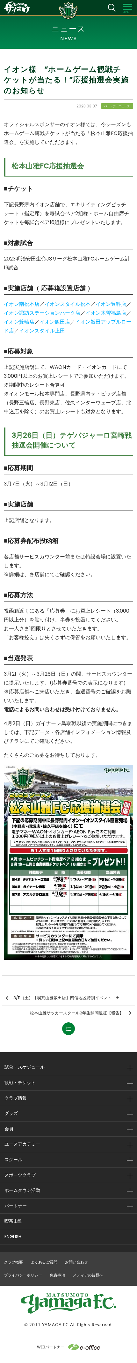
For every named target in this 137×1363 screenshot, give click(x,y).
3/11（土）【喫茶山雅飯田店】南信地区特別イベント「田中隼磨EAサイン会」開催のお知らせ (74, 998)
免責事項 (57, 1275)
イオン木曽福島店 (105, 313)
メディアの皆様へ (88, 1275)
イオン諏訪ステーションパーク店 (42, 313)
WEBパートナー (50, 1347)
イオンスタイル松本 (67, 304)
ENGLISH (12, 1236)
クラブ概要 (13, 1262)
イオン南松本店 (22, 304)
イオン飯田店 (55, 321)
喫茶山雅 (13, 1221)
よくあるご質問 (44, 1262)
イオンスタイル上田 (42, 330)
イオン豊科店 (111, 304)
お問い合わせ (76, 1262)
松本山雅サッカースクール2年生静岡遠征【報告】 (77, 1013)
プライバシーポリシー (23, 1275)
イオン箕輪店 (19, 321)
